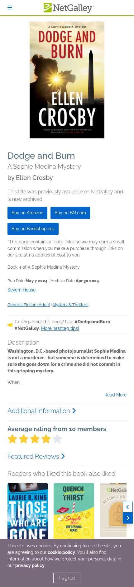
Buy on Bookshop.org (33, 228)
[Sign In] (10, 8)
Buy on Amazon (27, 212)
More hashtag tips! (60, 328)
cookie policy (61, 552)
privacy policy (30, 565)
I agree (67, 578)
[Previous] (128, 507)
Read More (115, 394)
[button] (27, 516)
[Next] (128, 518)
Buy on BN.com (70, 212)
